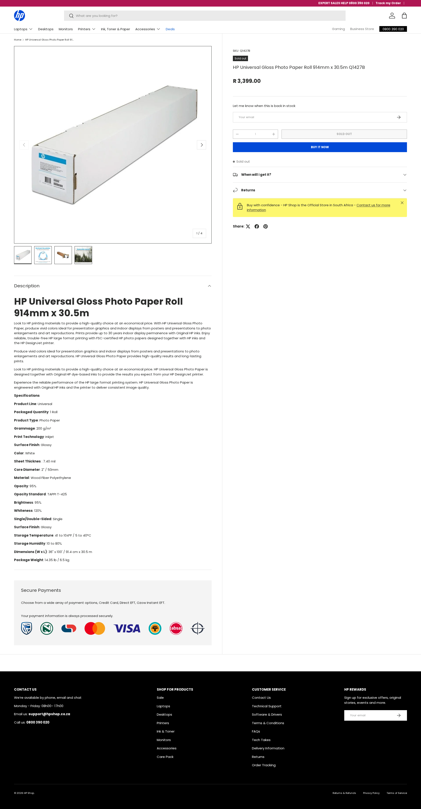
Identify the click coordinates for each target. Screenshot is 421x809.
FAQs (256, 731)
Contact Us (261, 697)
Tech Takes (261, 740)
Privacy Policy (371, 793)
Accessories (145, 29)
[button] (404, 15)
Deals (170, 29)
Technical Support (267, 706)
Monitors (66, 29)
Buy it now (320, 147)
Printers (84, 29)
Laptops (20, 29)
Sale (160, 697)
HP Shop (29, 793)
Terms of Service (397, 793)
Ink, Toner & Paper (115, 29)
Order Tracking (264, 765)
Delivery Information (268, 748)
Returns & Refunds (344, 793)
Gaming (338, 29)
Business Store (362, 29)
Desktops (46, 29)
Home (17, 40)
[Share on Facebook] (256, 226)
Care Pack (165, 756)
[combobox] (205, 16)
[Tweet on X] (248, 226)
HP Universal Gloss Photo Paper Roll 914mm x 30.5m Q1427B (50, 40)
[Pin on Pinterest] (265, 226)
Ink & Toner (166, 731)
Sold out (344, 134)
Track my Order (388, 3)
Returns (258, 756)
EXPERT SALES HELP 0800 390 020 (343, 3)
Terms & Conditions (268, 723)
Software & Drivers (267, 714)
